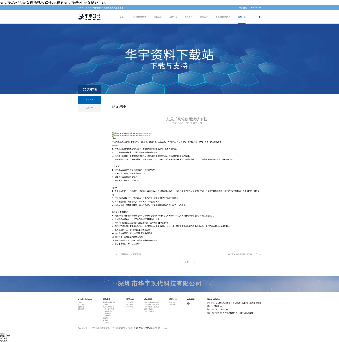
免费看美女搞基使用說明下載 (244, 254)
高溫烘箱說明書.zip (143, 136)
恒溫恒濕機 (107, 313)
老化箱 (105, 320)
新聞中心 (173, 17)
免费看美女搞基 (108, 307)
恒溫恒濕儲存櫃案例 (151, 302)
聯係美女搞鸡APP (223, 17)
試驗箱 (105, 318)
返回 (187, 262)
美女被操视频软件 (109, 302)
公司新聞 (129, 302)
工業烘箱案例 (149, 309)
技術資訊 (172, 302)
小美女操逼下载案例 (151, 307)
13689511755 (5, 336)
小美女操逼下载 (108, 309)
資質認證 (81, 309)
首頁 (122, 17)
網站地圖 (3, 341)
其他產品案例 (149, 311)
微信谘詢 (3, 338)
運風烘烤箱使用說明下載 (127, 254)
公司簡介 (81, 302)
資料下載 (242, 17)
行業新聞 (129, 304)
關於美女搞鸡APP (139, 17)
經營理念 (81, 307)
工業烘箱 (106, 322)
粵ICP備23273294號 (144, 328)
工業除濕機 (107, 316)
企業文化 (81, 304)
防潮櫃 (258, 303)
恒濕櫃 (105, 304)
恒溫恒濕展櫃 (108, 311)
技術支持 (204, 17)
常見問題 (129, 307)
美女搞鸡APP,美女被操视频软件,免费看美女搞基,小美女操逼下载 (53, 2)
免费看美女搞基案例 (151, 304)
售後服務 (172, 304)
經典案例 (188, 17)
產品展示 (158, 17)
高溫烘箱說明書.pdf (144, 133)
